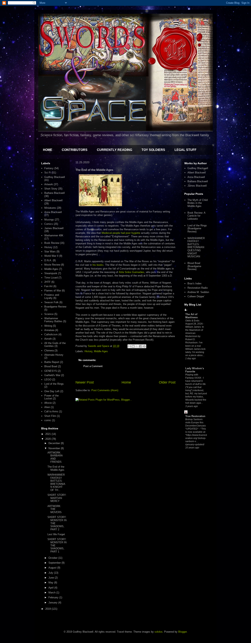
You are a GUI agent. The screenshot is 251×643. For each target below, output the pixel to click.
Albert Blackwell (53, 200)
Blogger (182, 631)
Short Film (50, 415)
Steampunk (50, 273)
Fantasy (49, 168)
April (51, 587)
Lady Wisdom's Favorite (194, 370)
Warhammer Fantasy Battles (53, 320)
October (53, 557)
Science (49, 314)
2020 (48, 438)
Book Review (51, 242)
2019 (48, 608)
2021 (48, 434)
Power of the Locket (51, 397)
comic (47, 420)
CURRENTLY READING (114, 149)
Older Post (167, 382)
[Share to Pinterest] (144, 346)
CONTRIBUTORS (74, 149)
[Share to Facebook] (141, 346)
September (55, 562)
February (53, 597)
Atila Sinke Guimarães (131, 272)
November (54, 448)
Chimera (49, 350)
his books (98, 264)
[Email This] (129, 346)
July (51, 572)
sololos (159, 631)
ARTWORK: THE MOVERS (54, 509)
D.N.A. (48, 260)
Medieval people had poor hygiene (121, 232)
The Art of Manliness (191, 316)
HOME (47, 149)
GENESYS (50, 370)
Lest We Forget (56, 534)
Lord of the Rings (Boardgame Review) (197, 228)
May (51, 582)
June (51, 577)
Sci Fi (47, 172)
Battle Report (51, 362)
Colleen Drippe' (195, 296)
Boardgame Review (55, 306)
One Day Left (51, 391)
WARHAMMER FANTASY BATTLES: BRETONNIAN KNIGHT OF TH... (56, 482)
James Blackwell (54, 228)
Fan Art (48, 286)
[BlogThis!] (133, 346)
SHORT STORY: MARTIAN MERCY (56, 497)
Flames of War (52, 290)
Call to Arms (51, 411)
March (52, 592)
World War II (51, 255)
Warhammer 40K (53, 235)
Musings (49, 219)
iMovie (48, 402)
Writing (48, 325)
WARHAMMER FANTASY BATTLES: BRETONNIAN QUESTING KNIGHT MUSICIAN (196, 247)
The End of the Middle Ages (55, 468)
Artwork (48, 184)
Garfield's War (52, 375)
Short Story (50, 188)
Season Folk (51, 302)
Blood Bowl (50, 366)
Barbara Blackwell (54, 192)
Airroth (48, 338)
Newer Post (84, 382)
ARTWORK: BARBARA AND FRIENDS (55, 457)
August (52, 567)
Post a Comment (93, 366)
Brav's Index (194, 283)
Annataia (49, 330)
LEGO (47, 379)
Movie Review (52, 264)
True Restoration (195, 416)
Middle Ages (101, 351)
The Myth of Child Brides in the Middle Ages (197, 203)
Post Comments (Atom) (104, 390)
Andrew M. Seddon (198, 292)
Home (126, 382)
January (53, 602)
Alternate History (53, 354)
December (54, 443)
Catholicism (51, 334)
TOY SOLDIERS (153, 149)
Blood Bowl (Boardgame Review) (194, 266)
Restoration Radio (197, 287)
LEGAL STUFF (185, 149)
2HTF (47, 281)
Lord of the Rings (54, 383)
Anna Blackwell (53, 212)
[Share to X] (137, 346)
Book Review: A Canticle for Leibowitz (196, 215)
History (88, 351)
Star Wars (50, 251)
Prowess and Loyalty (51, 296)
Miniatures (50, 207)
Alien (47, 407)
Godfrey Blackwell (54, 177)
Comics (48, 223)
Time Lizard (51, 277)
